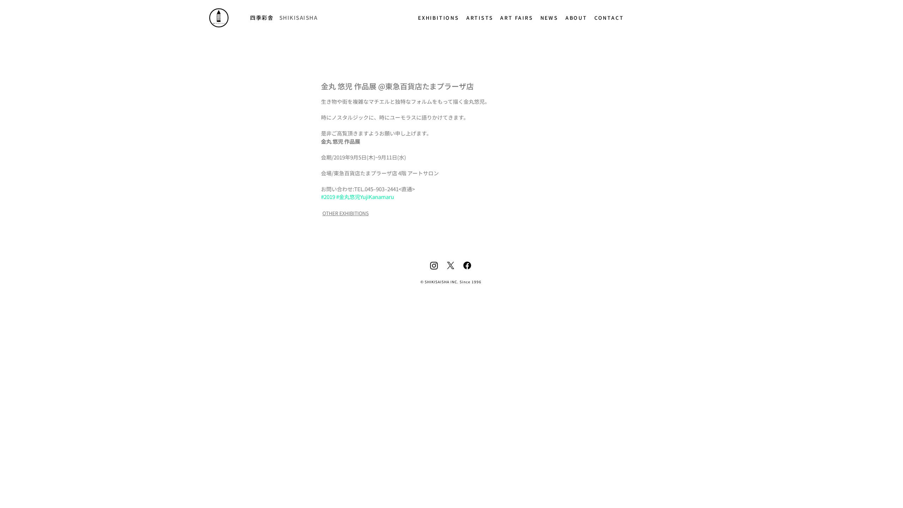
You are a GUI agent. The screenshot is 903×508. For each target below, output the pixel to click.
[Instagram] (434, 265)
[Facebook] (467, 265)
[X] (451, 265)
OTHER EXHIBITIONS (345, 213)
